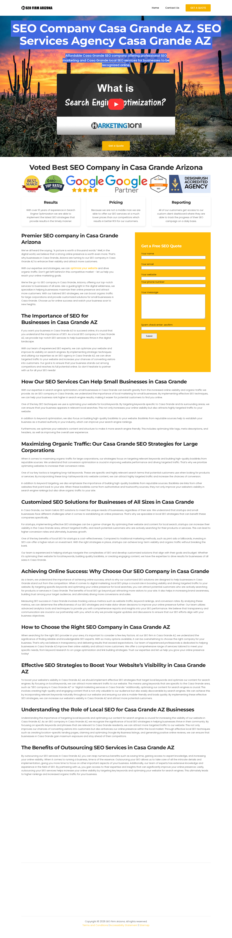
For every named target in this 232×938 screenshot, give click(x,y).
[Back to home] (37, 8)
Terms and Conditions (95, 925)
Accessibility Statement (124, 925)
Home (155, 7)
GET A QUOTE (198, 7)
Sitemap (144, 925)
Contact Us (172, 7)
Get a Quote (116, 145)
